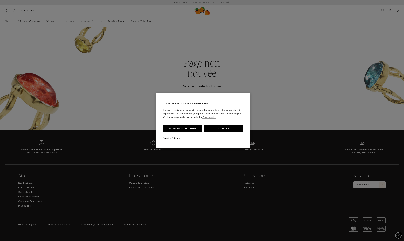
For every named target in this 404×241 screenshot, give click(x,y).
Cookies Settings (171, 138)
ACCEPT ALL (223, 128)
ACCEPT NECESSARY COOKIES (182, 128)
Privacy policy (209, 117)
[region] (203, 120)
